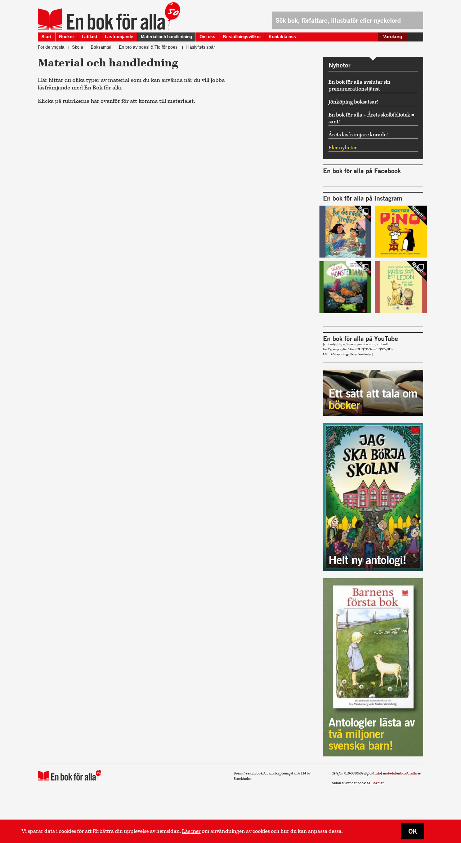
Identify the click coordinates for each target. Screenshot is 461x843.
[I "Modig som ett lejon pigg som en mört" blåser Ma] (401, 287)
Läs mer (191, 831)
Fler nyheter (342, 147)
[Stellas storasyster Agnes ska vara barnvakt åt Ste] (345, 232)
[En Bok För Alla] (101, 19)
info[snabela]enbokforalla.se (398, 773)
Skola (77, 47)
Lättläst (89, 36)
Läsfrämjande (119, 36)
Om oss (207, 36)
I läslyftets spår (200, 47)
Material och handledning (166, 36)
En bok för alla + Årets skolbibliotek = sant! (371, 118)
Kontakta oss (282, 36)
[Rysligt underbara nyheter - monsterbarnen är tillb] (345, 287)
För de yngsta (51, 47)
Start (46, 36)
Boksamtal (101, 47)
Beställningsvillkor (242, 36)
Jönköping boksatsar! (353, 101)
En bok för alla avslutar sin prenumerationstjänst (359, 85)
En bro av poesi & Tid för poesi (149, 47)
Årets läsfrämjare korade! (358, 134)
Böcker (66, 36)
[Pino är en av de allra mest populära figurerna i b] (401, 232)
